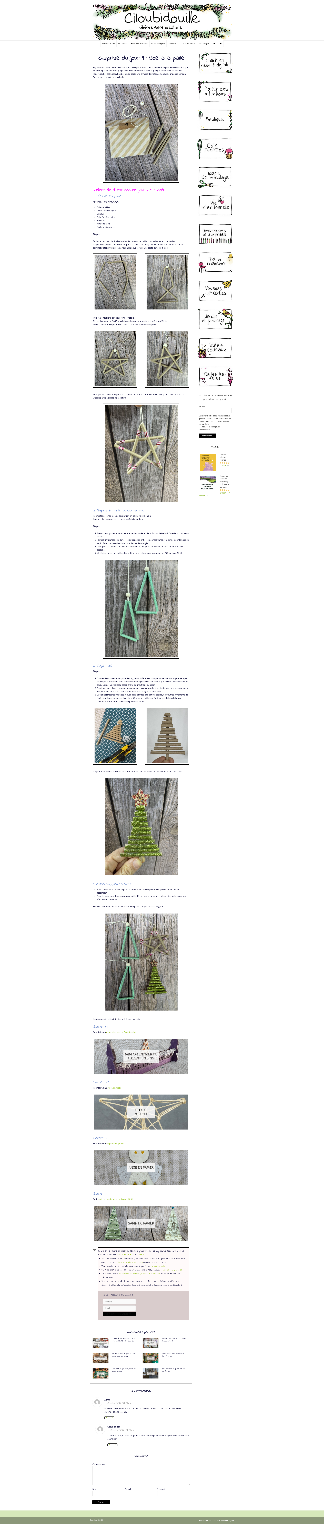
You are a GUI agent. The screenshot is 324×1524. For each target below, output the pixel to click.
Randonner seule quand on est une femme (173, 1370)
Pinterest (142, 1254)
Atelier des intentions (139, 43)
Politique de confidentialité (209, 1520)
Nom (95, 1489)
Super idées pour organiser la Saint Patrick (173, 1355)
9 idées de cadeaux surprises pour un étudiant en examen (123, 1339)
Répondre (109, 1418)
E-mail (128, 1489)
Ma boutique (173, 43)
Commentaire (98, 1464)
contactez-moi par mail (171, 1270)
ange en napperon (115, 1143)
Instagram (121, 1254)
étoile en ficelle (114, 1087)
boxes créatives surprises (130, 1262)
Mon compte (204, 43)
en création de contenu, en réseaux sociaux (139, 1273)
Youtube (130, 1254)
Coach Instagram (158, 43)
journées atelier (159, 1266)
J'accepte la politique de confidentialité (209, 428)
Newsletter (122, 43)
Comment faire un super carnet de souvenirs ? (174, 1339)
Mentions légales (227, 1520)
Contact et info (108, 43)
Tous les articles (188, 43)
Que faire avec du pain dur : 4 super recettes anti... (123, 1355)
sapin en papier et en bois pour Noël (115, 1199)
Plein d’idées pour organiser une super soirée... (124, 1370)
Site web (161, 1489)
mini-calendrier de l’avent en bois (121, 1032)
